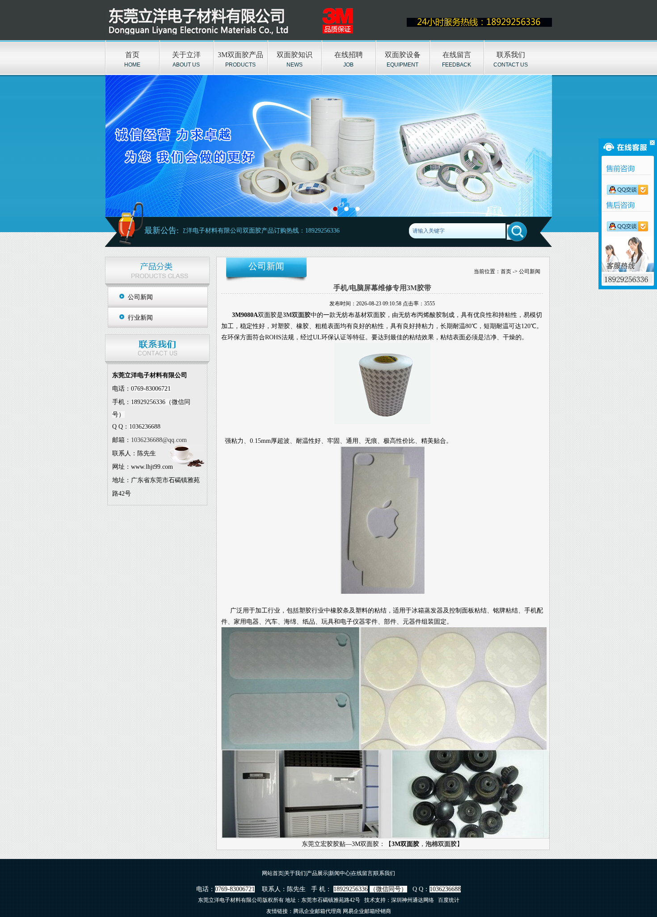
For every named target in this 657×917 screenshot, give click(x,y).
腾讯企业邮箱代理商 (317, 911)
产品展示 (317, 873)
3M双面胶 (297, 315)
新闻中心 (339, 873)
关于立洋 (186, 54)
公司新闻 (140, 297)
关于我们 (295, 873)
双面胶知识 (294, 54)
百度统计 (448, 900)
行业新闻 (140, 317)
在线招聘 (348, 54)
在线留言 (456, 54)
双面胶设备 (403, 54)
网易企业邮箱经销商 (367, 911)
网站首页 (272, 873)
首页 (132, 54)
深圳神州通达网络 (412, 900)
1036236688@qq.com (159, 440)
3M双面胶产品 (240, 54)
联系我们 (511, 54)
